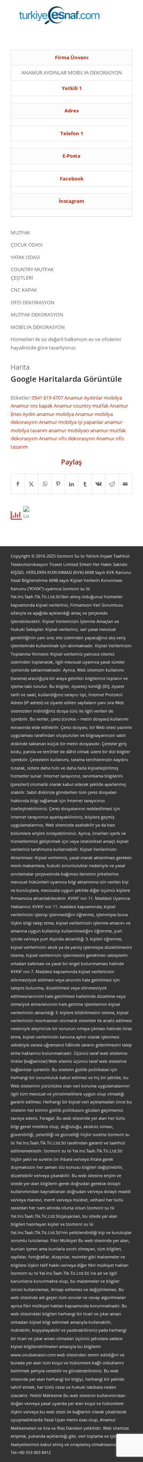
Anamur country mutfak (82, 405)
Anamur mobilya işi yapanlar (71, 422)
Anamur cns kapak (32, 405)
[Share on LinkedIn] (71, 484)
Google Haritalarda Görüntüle (66, 379)
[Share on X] (31, 484)
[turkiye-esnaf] (59, 15)
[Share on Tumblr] (85, 484)
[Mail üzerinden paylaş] (125, 484)
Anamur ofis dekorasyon (67, 438)
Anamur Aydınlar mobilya (93, 397)
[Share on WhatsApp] (45, 484)
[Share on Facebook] (17, 484)
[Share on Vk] (98, 484)
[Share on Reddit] (111, 484)
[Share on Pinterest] (58, 484)
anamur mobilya (56, 414)
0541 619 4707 (48, 397)
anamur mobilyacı (69, 430)
